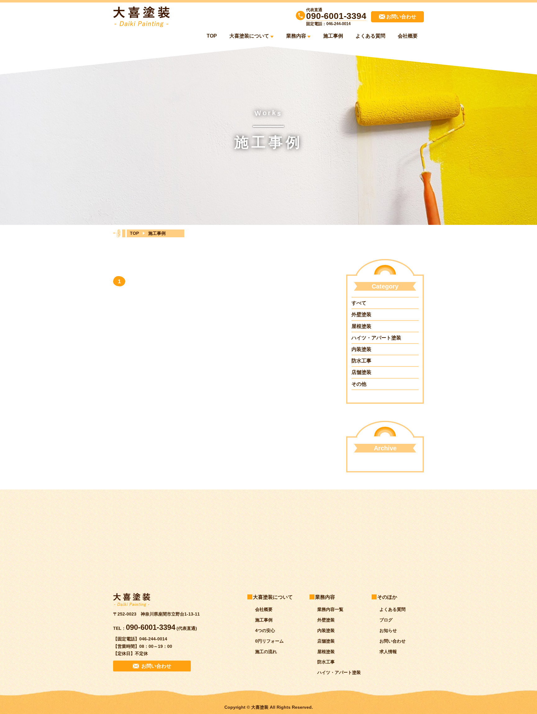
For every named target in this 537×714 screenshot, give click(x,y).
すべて (358, 303)
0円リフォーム (269, 641)
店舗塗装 (361, 372)
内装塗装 (361, 349)
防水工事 (361, 360)
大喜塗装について (249, 36)
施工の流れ (266, 651)
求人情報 (388, 651)
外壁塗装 (361, 314)
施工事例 (333, 36)
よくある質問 (370, 36)
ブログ (385, 619)
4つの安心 (265, 630)
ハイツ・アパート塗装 (376, 337)
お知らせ (388, 630)
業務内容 (296, 36)
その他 (358, 384)
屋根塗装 (361, 326)
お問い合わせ (392, 641)
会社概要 (408, 36)
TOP (212, 36)
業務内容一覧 (330, 609)
